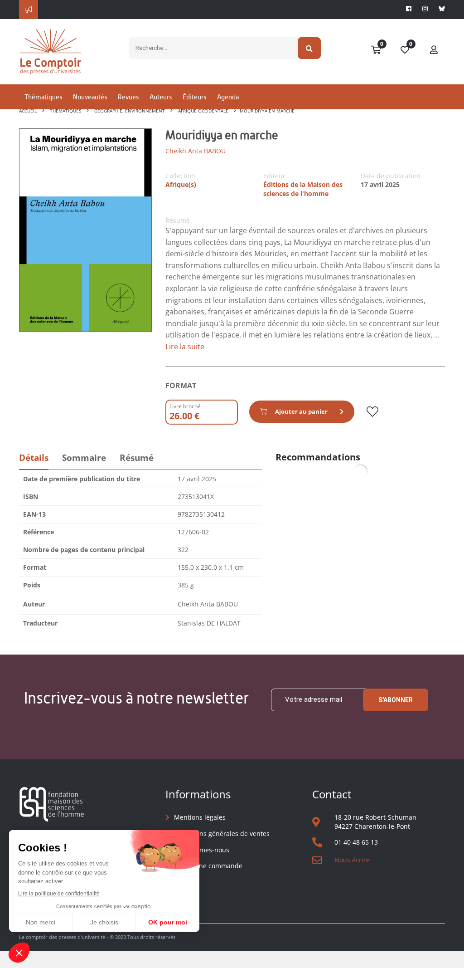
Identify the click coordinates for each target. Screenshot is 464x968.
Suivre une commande (208, 865)
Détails (33, 458)
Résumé (137, 458)
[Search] (309, 48)
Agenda (228, 97)
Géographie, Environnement (129, 111)
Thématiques (43, 97)
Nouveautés (90, 97)
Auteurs (161, 97)
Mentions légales (200, 817)
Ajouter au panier (301, 411)
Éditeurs (194, 97)
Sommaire (84, 458)
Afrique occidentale (203, 111)
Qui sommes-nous (201, 850)
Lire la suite (184, 347)
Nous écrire (352, 860)
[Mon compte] (434, 50)
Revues (128, 97)
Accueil (28, 111)
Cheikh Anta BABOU (195, 151)
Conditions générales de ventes (222, 833)
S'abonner (395, 700)
